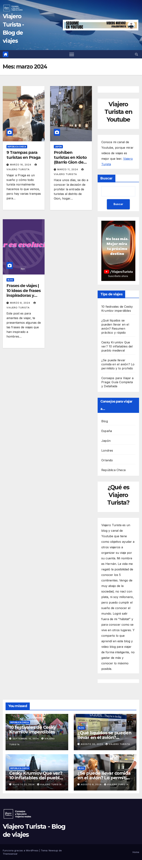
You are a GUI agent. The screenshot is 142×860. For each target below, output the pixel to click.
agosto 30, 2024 (92, 744)
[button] (136, 54)
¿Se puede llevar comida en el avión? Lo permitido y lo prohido (117, 364)
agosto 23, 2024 (24, 784)
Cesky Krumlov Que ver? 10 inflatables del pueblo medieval (117, 346)
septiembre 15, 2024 (26, 738)
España (106, 431)
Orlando (107, 460)
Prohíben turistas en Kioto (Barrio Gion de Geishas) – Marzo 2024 (70, 162)
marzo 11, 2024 (68, 169)
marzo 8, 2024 (20, 302)
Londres (107, 450)
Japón (58, 147)
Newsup (53, 850)
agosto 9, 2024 (91, 784)
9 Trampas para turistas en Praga (23, 155)
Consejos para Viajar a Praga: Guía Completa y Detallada (117, 382)
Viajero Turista (119, 744)
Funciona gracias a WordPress (21, 850)
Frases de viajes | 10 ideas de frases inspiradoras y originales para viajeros (23, 295)
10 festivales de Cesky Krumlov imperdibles (32, 730)
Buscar (106, 178)
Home (136, 852)
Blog (10, 280)
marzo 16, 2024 (21, 164)
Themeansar (10, 853)
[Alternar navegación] (71, 54)
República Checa (17, 147)
